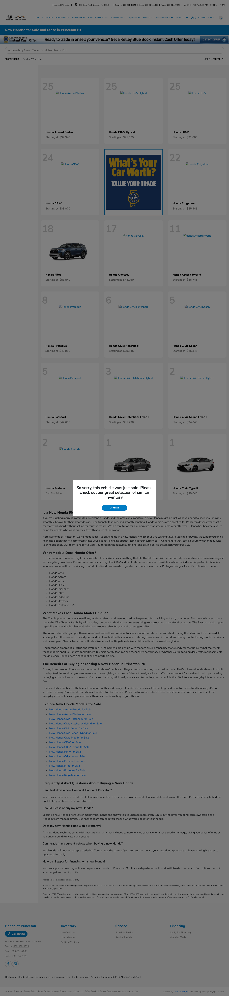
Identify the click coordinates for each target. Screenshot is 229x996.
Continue (114, 507)
